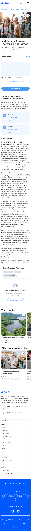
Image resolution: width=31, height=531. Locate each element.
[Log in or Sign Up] (21, 3)
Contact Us (5, 427)
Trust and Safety (6, 473)
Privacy (6, 524)
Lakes (3, 452)
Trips (2, 445)
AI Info (25, 524)
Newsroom (5, 433)
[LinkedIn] (22, 496)
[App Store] (13, 511)
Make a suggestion (15, 300)
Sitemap (15, 527)
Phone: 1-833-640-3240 (14, 412)
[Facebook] (4, 496)
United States (14, 9)
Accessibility (18, 524)
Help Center (5, 470)
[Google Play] (18, 511)
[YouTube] (15, 500)
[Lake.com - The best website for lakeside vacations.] (5, 3)
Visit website (14, 89)
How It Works (5, 442)
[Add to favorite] (22, 353)
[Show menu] (28, 3)
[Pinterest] (18, 496)
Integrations (5, 464)
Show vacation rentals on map (15, 81)
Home (5, 9)
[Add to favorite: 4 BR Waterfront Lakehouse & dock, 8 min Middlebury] (23, 314)
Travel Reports (6, 436)
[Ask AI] (28, 15)
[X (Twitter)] (13, 496)
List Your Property (7, 461)
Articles (3, 467)
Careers (4, 430)
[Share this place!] (24, 15)
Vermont (24, 9)
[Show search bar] (17, 3)
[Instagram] (9, 496)
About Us (4, 424)
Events (3, 455)
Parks (3, 449)
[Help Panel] (24, 3)
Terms (11, 524)
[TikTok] (27, 496)
